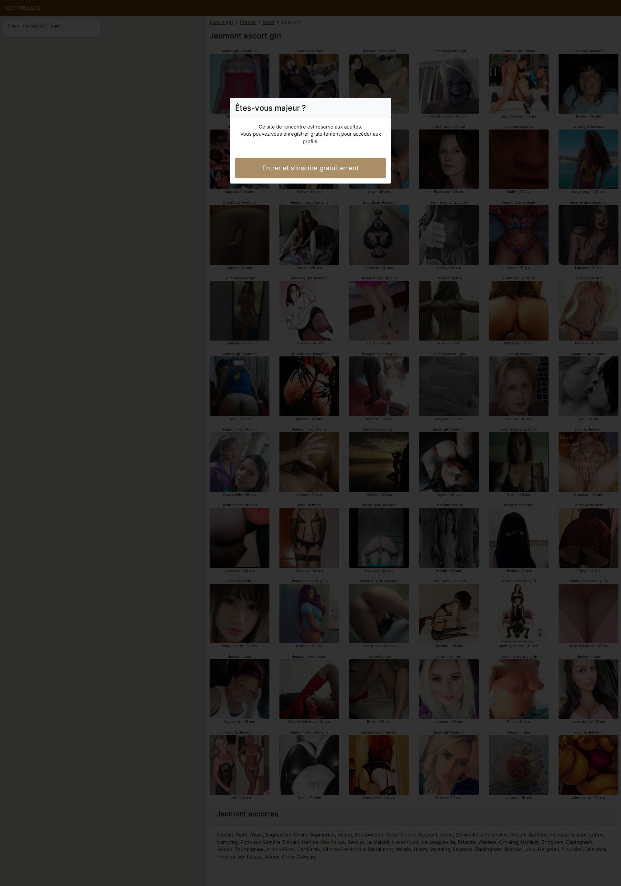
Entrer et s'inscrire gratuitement (310, 168)
